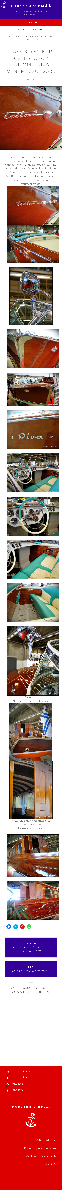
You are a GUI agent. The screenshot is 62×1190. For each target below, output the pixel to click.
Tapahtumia (36, 29)
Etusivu (22, 29)
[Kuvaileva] (7, 1084)
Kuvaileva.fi (50, 1164)
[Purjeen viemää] (7, 1071)
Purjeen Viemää (31, 6)
